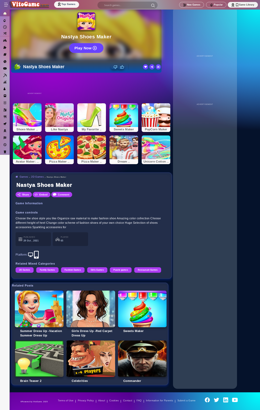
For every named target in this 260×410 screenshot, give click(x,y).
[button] (153, 5)
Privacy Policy (85, 400)
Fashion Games (73, 270)
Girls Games (98, 270)
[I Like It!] (121, 67)
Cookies (114, 400)
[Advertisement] (91, 82)
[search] (127, 5)
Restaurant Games (150, 270)
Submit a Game (187, 400)
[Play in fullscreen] (158, 67)
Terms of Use (64, 400)
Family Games (48, 270)
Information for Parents (160, 400)
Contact (127, 400)
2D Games (37, 176)
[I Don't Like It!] (114, 67)
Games (24, 176)
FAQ (139, 400)
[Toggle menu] (5, 5)
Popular (218, 4)
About (101, 400)
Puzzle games (122, 270)
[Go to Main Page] (29, 5)
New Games (193, 4)
